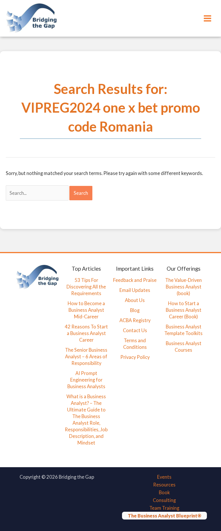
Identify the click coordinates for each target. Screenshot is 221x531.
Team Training (164, 508)
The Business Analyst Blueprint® (164, 515)
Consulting (164, 500)
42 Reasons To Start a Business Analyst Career (86, 333)
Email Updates (134, 290)
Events (164, 477)
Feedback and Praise (135, 280)
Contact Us (135, 330)
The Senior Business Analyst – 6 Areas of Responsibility (86, 356)
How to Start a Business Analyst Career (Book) (183, 310)
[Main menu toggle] (207, 18)
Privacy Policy (135, 357)
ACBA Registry (134, 320)
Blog (135, 310)
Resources (164, 484)
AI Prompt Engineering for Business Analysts (86, 379)
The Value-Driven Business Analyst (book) (183, 286)
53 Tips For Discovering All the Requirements (86, 286)
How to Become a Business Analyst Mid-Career (86, 310)
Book (164, 492)
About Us (135, 300)
